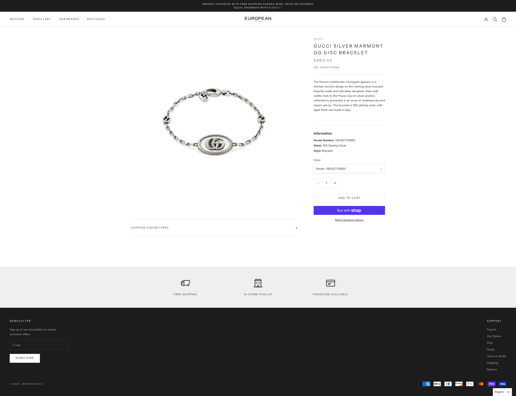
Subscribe (25, 358)
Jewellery (42, 19)
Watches (17, 19)
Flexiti (490, 349)
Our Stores (494, 336)
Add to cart (349, 198)
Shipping (492, 363)
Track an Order (496, 356)
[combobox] (502, 392)
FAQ (489, 343)
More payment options (349, 220)
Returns (492, 369)
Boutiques (96, 19)
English (499, 392)
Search (491, 330)
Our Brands (69, 19)
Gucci (319, 38)
